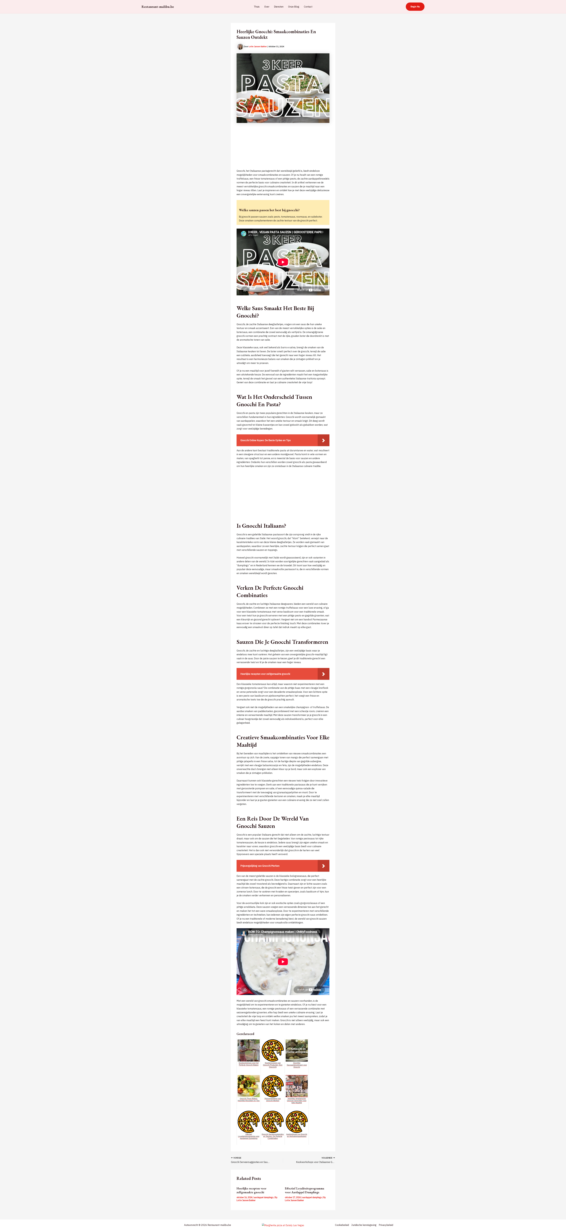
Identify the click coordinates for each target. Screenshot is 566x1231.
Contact (308, 6)
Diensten (278, 6)
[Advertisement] (283, 148)
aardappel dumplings (263, 1197)
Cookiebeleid (342, 1224)
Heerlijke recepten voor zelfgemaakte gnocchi (251, 1190)
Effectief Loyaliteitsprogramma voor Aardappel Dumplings (304, 1190)
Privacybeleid (386, 1224)
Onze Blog (293, 6)
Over (266, 6)
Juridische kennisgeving (363, 1224)
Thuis (257, 6)
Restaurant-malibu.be (158, 6)
